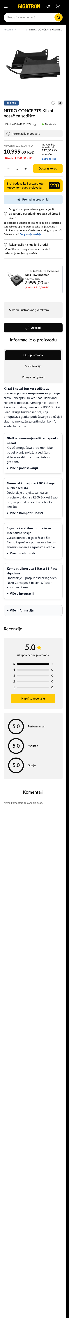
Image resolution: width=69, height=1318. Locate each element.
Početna (8, 29)
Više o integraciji (22, 593)
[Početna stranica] (29, 6)
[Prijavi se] (48, 6)
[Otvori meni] (6, 6)
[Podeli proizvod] (60, 103)
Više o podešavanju (24, 468)
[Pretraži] (58, 17)
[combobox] (33, 17)
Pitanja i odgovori (33, 377)
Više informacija (22, 610)
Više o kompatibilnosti (26, 513)
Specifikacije (33, 366)
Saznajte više (49, 159)
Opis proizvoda (33, 355)
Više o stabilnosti (22, 553)
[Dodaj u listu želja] (53, 103)
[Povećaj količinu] (25, 168)
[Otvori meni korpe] (58, 6)
